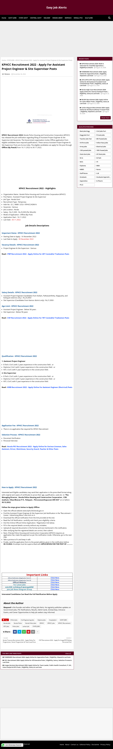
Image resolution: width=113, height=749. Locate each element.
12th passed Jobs (85, 150)
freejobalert (52, 620)
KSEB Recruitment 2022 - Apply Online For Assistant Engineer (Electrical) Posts (39, 387)
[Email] (33, 632)
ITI (97, 162)
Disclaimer (95, 744)
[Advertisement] (56, 38)
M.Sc (81, 158)
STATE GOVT (23, 18)
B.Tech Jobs (14, 620)
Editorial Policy (85, 744)
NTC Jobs (6, 626)
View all (68, 653)
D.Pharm (99, 181)
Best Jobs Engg (85, 131)
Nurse (98, 169)
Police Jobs (16, 626)
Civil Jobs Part (101, 131)
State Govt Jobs (85, 154)
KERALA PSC (78, 18)
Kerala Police (18, 623)
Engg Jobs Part (85, 135)
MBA (98, 166)
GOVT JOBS (12, 18)
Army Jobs (83, 147)
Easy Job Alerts (56, 7)
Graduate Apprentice (103, 177)
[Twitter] (19, 632)
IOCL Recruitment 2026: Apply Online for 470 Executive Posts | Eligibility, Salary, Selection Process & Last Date (37, 661)
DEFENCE (68, 18)
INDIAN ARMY (57, 18)
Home (4, 18)
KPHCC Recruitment (64, 623)
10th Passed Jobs (102, 150)
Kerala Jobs (7, 623)
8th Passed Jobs (101, 139)
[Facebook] (15, 632)
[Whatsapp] (24, 632)
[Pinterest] (28, 632)
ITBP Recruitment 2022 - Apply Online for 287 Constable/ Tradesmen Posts (38, 254)
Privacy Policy (105, 744)
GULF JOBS (89, 18)
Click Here (55, 578)
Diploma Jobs (42, 620)
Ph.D (81, 185)
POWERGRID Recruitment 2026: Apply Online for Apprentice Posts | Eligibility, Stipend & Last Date (37, 657)
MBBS (82, 169)
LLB (97, 173)
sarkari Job (26, 626)
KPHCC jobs (51, 623)
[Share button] (38, 632)
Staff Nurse (84, 173)
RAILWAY (47, 18)
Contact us (74, 744)
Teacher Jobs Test (86, 139)
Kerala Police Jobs (30, 623)
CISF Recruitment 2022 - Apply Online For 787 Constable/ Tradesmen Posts (38, 318)
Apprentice (83, 181)
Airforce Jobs (84, 143)
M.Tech (98, 158)
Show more (105, 118)
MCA (81, 162)
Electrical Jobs (101, 147)
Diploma (83, 166)
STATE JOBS (10, 60)
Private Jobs (100, 135)
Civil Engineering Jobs (27, 620)
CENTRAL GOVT (35, 18)
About (67, 744)
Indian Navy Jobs (102, 143)
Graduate (83, 177)
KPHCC (42, 623)
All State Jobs (100, 154)
